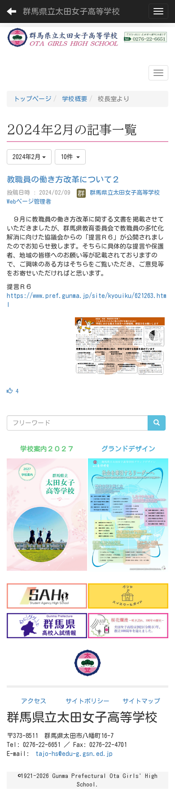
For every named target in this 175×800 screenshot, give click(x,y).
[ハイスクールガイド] (128, 596)
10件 (68, 157)
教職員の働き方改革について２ (63, 179)
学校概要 (74, 99)
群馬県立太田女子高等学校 (71, 11)
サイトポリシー (87, 701)
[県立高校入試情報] (47, 625)
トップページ (32, 99)
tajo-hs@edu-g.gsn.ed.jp (74, 754)
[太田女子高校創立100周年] (128, 625)
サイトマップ (141, 701)
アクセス (33, 701)
